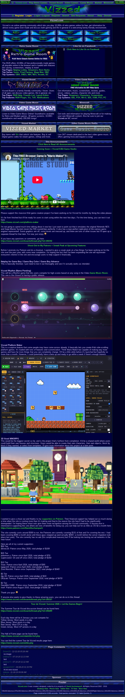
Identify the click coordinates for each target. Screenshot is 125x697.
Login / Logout (42, 15)
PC (104, 97)
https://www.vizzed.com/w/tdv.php (17, 643)
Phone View (54, 689)
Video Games (71, 3)
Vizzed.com (21, 3)
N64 (29, 74)
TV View (74, 689)
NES (34, 74)
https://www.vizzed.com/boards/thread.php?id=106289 (26, 611)
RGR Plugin (21, 97)
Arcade (41, 74)
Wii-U (83, 97)
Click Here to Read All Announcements (56, 144)
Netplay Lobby (20, 70)
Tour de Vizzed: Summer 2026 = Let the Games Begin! (56, 604)
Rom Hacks (44, 70)
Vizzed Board (56, 3)
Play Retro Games (38, 3)
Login (29, 15)
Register (19, 15)
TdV (34, 97)
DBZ (47, 72)
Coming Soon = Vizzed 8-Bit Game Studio (57, 149)
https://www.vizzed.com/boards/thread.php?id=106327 (26, 599)
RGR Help (17, 95)
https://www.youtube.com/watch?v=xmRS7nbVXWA (25, 208)
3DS (89, 97)
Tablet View (65, 689)
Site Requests (78, 15)
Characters (85, 95)
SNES (24, 74)
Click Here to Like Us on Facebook (83, 49)
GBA (18, 74)
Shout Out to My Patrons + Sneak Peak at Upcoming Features (57, 245)
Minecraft (108, 3)
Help (99, 15)
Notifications (43, 97)
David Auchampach (74, 686)
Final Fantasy (26, 72)
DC (47, 74)
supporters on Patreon (52, 519)
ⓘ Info (120, 2)
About (90, 15)
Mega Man (39, 72)
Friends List (29, 95)
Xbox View (83, 689)
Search (65, 15)
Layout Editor (42, 95)
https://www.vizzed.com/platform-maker (19, 222)
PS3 (100, 97)
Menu (5, 2)
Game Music (86, 3)
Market (98, 3)
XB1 (73, 97)
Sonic (16, 72)
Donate (107, 15)
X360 (95, 97)
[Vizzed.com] (62, 13)
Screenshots (97, 95)
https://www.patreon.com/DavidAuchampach (22, 528)
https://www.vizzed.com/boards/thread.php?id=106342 (26, 241)
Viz (29, 97)
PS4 (78, 97)
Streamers (33, 70)
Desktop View (42, 689)
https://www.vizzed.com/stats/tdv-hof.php (20, 636)
